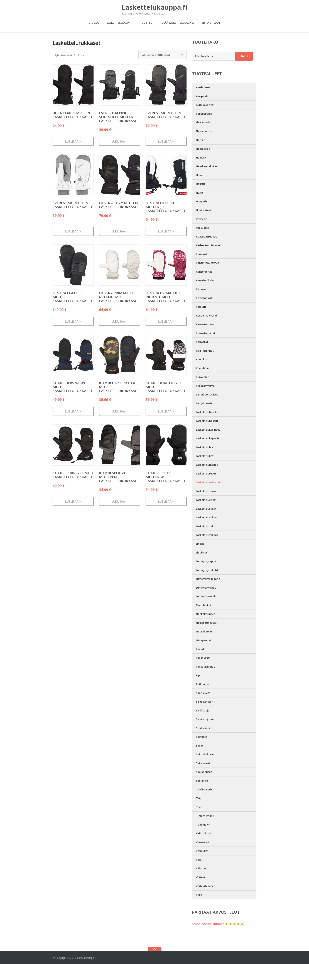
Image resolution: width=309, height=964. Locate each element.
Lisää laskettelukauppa (178, 22)
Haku (244, 56)
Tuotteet (147, 22)
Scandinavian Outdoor (208, 924)
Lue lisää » (73, 141)
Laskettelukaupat (119, 22)
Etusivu (94, 22)
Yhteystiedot (211, 22)
